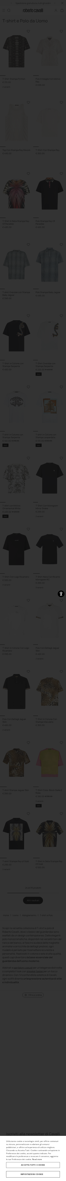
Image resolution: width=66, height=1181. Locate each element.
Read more (37, 1159)
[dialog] (33, 1158)
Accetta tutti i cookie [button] (33, 1165)
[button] (33, 1174)
